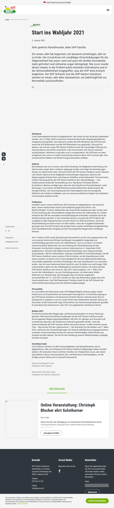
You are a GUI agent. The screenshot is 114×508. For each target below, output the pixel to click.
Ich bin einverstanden (97, 501)
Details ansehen (22, 504)
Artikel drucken (10, 248)
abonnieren (92, 492)
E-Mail (87, 481)
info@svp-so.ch (38, 488)
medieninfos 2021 (12, 242)
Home (7, 19)
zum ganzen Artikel (51, 433)
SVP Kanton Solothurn (58, 2)
